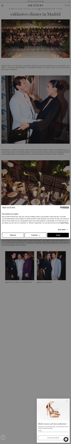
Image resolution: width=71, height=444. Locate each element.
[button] (67, 401)
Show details (62, 229)
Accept (58, 235)
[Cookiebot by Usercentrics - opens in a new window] (61, 207)
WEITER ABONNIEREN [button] (53, 437)
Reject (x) (13, 235)
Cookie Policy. (64, 223)
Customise (34, 235)
